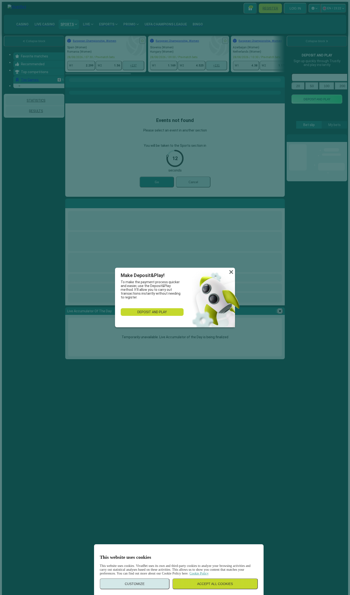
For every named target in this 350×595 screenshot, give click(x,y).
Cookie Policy (199, 573)
